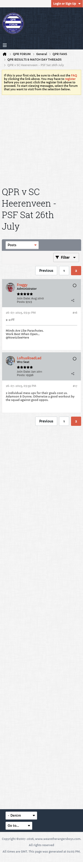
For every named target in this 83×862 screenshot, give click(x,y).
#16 (75, 312)
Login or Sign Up (64, 3)
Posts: (21, 302)
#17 (75, 386)
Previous (46, 271)
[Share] (72, 300)
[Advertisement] (41, 140)
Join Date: (23, 298)
